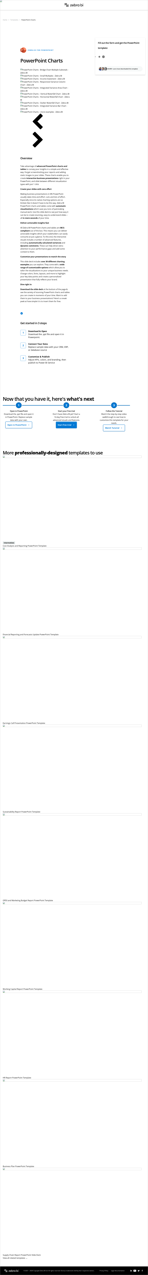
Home (5, 20)
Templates (14, 20)
